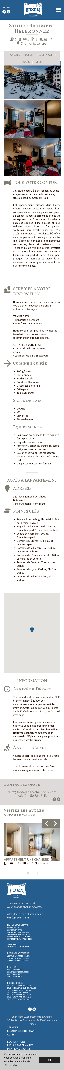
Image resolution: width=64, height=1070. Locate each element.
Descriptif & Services (39, 54)
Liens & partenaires (20, 1045)
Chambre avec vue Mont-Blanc (19, 934)
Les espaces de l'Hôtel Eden (18, 947)
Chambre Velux (13, 928)
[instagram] (8, 12)
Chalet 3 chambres (14, 970)
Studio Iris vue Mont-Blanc (17, 992)
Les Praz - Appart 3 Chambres (18, 960)
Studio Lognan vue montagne (19, 997)
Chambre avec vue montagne (18, 932)
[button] (32, 630)
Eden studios (15, 982)
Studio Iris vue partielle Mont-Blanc (21, 988)
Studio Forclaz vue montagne (19, 999)
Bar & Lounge (12, 944)
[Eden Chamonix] (33, 9)
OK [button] (49, 1060)
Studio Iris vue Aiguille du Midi (19, 990)
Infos (38, 62)
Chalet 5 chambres (14, 976)
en (8, 7)
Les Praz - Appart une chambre (18, 956)
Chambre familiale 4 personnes (19, 937)
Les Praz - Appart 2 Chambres (18, 958)
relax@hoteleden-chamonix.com (32, 792)
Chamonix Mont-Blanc (21, 1031)
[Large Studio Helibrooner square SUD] (32, 80)
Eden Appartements (19, 953)
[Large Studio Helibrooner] (32, 157)
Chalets (12, 967)
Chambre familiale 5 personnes (19, 939)
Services (12, 1027)
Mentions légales (19, 1048)
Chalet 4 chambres (14, 974)
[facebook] (4, 12)
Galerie (15, 54)
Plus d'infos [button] (11, 1065)
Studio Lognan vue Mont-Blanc (19, 995)
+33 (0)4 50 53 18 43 (32, 795)
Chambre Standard (14, 930)
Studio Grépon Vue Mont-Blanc (19, 986)
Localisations (16, 1041)
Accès (26, 62)
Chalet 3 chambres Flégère (18, 972)
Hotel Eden (17, 924)
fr (4, 7)
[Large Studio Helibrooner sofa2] (32, 119)
